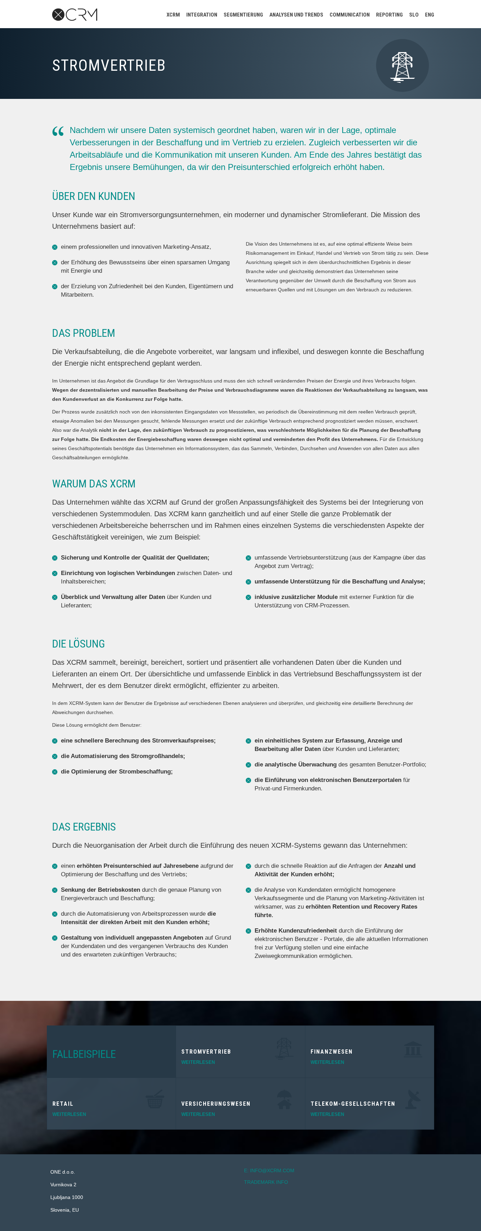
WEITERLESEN (69, 1114)
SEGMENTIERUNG (243, 15)
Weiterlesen (198, 1062)
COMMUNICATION (350, 15)
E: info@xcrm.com (269, 1170)
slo (414, 15)
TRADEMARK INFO (266, 1182)
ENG (429, 15)
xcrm (173, 15)
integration (201, 15)
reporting (389, 15)
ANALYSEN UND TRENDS (296, 15)
